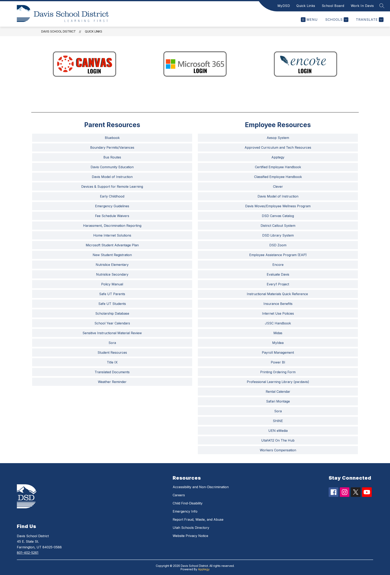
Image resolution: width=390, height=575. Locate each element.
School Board (333, 6)
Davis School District (58, 31)
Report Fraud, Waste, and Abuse (198, 519)
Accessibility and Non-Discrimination (201, 487)
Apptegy (204, 569)
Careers (179, 495)
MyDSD (283, 6)
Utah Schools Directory (191, 528)
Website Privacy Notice (190, 536)
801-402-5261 (27, 553)
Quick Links (305, 6)
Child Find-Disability (188, 503)
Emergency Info (185, 511)
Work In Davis (362, 6)
